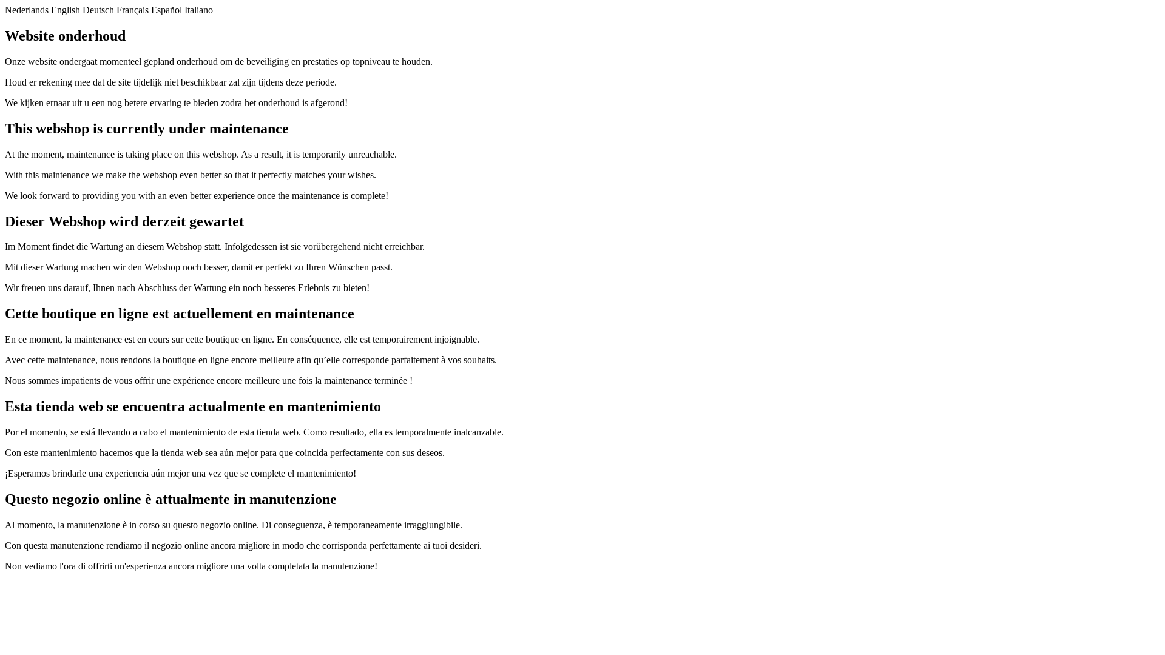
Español (166, 10)
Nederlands (27, 10)
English (65, 10)
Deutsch (98, 10)
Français (132, 10)
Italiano (198, 10)
